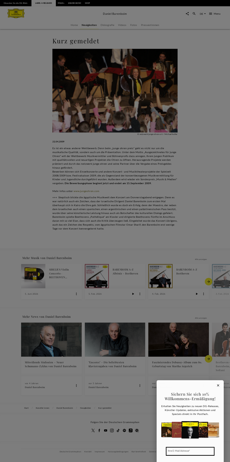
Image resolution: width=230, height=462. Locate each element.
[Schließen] (218, 385)
